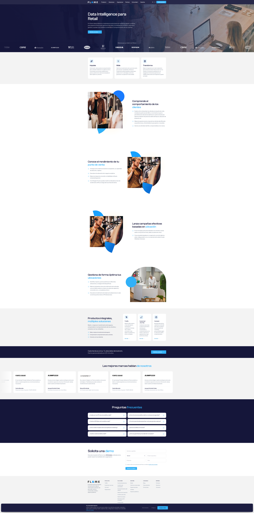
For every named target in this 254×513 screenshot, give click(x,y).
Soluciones (112, 2)
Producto (104, 2)
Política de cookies (90, 510)
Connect (107, 487)
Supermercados (134, 487)
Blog (144, 483)
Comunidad (135, 2)
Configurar (153, 507)
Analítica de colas (122, 494)
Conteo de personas (122, 483)
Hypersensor (120, 2)
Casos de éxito (146, 485)
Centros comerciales (135, 485)
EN (155, 2)
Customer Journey (109, 485)
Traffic (106, 483)
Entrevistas (145, 487)
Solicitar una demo (131, 468)
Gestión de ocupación (122, 492)
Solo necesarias (145, 507)
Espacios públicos (134, 491)
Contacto (158, 487)
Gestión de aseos (121, 496)
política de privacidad (153, 464)
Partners (127, 2)
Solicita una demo (161, 2)
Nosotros (142, 2)
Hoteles (132, 489)
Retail (131, 483)
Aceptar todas (162, 507)
